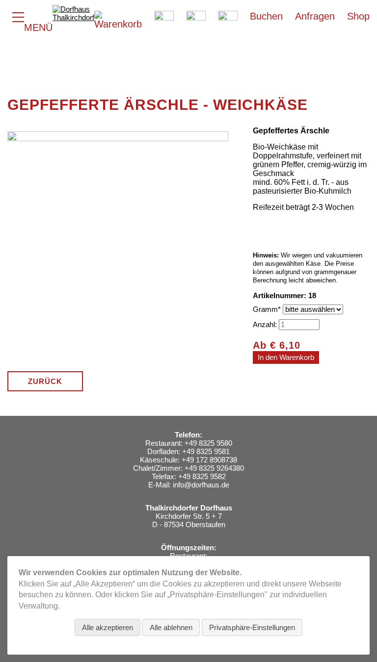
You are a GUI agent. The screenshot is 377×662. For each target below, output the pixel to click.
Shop (358, 16)
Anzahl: (265, 324)
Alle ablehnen (171, 627)
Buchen (266, 16)
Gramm (268, 309)
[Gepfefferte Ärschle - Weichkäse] (117, 348)
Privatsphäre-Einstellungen (252, 627)
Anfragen (315, 16)
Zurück (45, 381)
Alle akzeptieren (107, 627)
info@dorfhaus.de (201, 485)
